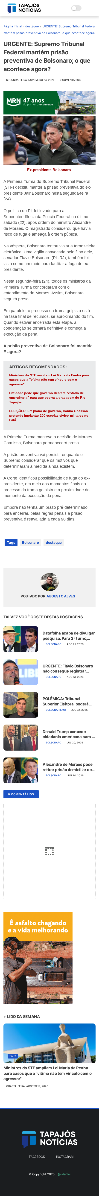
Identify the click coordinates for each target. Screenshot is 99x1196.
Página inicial (12, 26)
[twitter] (17, 557)
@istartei (64, 1174)
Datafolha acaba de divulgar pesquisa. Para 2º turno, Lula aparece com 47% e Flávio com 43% (69, 636)
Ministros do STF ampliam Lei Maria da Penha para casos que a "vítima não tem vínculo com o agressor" (49, 379)
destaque (32, 26)
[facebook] (7, 557)
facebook (37, 1156)
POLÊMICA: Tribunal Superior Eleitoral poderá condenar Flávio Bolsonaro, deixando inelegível (68, 701)
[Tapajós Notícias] (24, 12)
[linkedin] (44, 557)
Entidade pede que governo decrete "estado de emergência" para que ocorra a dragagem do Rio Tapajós (47, 397)
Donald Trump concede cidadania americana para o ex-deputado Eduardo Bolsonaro (68, 734)
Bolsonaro (30, 542)
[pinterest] (35, 557)
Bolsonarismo (56, 709)
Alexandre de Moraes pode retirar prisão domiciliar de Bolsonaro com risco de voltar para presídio (68, 767)
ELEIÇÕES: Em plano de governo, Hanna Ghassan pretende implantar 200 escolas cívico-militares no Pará (48, 415)
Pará (13, 1056)
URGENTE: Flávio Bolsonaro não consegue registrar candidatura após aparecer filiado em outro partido (68, 669)
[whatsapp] (26, 557)
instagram (64, 1156)
